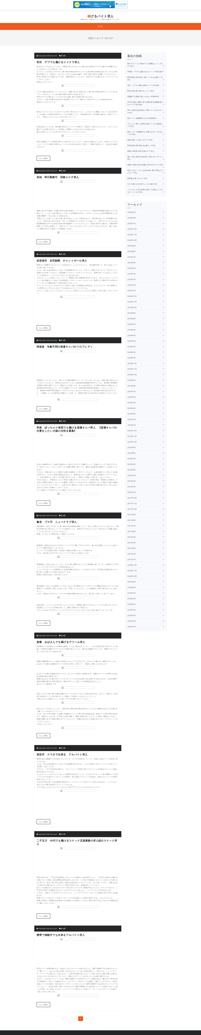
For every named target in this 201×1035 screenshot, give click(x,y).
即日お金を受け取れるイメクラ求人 (140, 91)
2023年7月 (131, 391)
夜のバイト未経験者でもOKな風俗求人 (142, 118)
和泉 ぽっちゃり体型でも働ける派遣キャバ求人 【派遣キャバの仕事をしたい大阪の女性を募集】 (77, 429)
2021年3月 (131, 548)
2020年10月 (132, 576)
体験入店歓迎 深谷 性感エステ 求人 (140, 151)
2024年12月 (132, 296)
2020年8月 (131, 587)
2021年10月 (132, 509)
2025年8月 (131, 251)
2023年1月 (131, 425)
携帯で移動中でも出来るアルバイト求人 (61, 935)
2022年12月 (132, 430)
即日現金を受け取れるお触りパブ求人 (141, 145)
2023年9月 (131, 380)
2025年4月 (131, 274)
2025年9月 (131, 246)
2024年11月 (132, 302)
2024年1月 (131, 358)
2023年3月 (131, 414)
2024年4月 (131, 341)
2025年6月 (131, 262)
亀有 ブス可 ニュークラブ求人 (57, 522)
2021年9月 (131, 514)
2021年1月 (131, 559)
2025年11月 (132, 234)
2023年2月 (131, 419)
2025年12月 (132, 229)
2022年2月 (131, 486)
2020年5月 (131, 604)
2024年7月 (131, 324)
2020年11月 (132, 570)
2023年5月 (131, 402)
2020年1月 (131, 626)
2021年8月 (131, 520)
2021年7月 (131, 526)
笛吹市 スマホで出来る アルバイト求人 (62, 754)
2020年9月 (131, 582)
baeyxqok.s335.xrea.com (47, 56)
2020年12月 (132, 565)
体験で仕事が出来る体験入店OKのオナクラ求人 (145, 165)
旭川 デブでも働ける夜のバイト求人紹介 (143, 85)
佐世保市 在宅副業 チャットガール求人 (62, 260)
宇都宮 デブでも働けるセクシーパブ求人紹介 (145, 71)
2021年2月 (131, 554)
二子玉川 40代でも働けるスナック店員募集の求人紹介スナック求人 (77, 842)
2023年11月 (132, 369)
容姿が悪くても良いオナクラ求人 (140, 140)
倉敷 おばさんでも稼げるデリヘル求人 (61, 642)
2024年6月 (131, 330)
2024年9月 (131, 313)
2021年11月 (132, 503)
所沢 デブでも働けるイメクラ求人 (58, 62)
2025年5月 (131, 268)
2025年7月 (131, 257)
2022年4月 (131, 475)
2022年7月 (131, 458)
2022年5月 (131, 470)
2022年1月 (131, 492)
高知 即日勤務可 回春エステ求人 (58, 177)
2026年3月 (131, 212)
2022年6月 (131, 464)
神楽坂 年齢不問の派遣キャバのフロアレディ (65, 346)
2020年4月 (131, 610)
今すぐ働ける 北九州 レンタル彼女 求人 (142, 184)
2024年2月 (131, 352)
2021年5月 (131, 537)
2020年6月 (131, 598)
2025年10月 (132, 240)
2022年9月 (131, 447)
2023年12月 (132, 363)
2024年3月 (131, 346)
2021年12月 (132, 498)
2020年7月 (131, 593)
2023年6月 (131, 397)
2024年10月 (132, 307)
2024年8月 (131, 318)
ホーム (100, 26)
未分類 (63, 56)
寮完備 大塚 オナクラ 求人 (137, 178)
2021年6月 (131, 531)
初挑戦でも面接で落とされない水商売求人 (143, 96)
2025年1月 (131, 290)
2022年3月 (131, 481)
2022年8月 (131, 453)
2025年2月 (131, 285)
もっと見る (43, 158)
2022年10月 (132, 442)
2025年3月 (131, 279)
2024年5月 (131, 335)
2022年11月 (132, 436)
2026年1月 (131, 223)
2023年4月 (131, 408)
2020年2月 (131, 621)
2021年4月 (131, 542)
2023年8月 (131, 386)
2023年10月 (132, 374)
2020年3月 (131, 615)
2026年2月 (131, 218)
